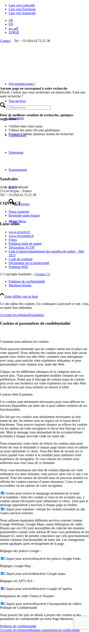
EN (11, 24)
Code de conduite (21, 259)
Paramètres (36, 315)
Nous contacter (19, 211)
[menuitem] (49, 20)
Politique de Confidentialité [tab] (18, 607)
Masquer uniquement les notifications (54, 630)
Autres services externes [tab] (16, 513)
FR (11, 20)
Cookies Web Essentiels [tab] (16, 394)
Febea (13, 240)
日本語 (14, 32)
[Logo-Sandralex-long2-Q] (32, 63)
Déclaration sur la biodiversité (29, 263)
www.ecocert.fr (19, 232)
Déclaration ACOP (22, 247)
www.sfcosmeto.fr (21, 236)
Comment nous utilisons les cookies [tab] (24, 341)
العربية (13, 28)
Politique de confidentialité (18, 626)
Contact (5, 41)
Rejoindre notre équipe (24, 215)
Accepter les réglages (14, 315)
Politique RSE (18, 267)
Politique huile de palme (25, 243)
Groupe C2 (42, 274)
